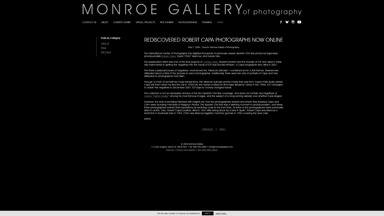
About (104, 22)
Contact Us (89, 22)
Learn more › (221, 213)
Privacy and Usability (186, 150)
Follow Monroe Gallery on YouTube (300, 19)
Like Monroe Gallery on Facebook (282, 19)
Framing (207, 22)
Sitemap (170, 150)
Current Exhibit (122, 22)
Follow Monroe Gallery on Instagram (294, 19)
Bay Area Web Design (208, 150)
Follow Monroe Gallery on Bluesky (288, 19)
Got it (207, 213)
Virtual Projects (145, 22)
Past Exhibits (166, 22)
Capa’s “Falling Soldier (156, 96)
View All (105, 43)
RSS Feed (106, 52)
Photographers (187, 22)
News (220, 22)
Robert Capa (168, 56)
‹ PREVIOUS (207, 129)
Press (103, 47)
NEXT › (223, 129)
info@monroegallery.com (221, 147)
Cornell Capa (210, 61)
